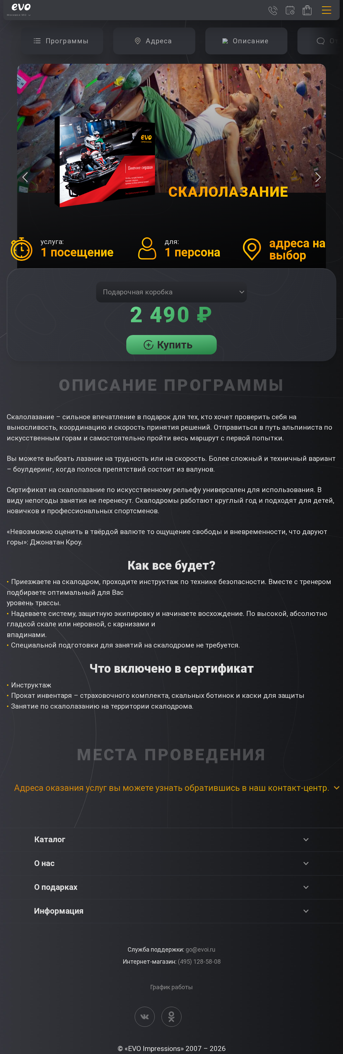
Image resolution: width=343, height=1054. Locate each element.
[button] (318, 177)
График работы (171, 987)
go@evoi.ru (200, 949)
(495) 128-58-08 (199, 961)
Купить (175, 344)
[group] (62, 41)
